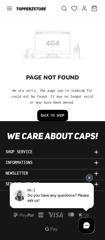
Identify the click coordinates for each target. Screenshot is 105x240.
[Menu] (9, 8)
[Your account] (84, 8)
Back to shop (52, 115)
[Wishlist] (74, 8)
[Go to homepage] (34, 9)
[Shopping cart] (94, 8)
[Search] (64, 8)
